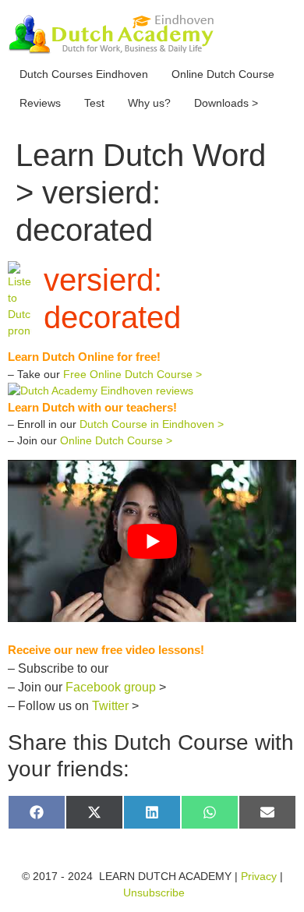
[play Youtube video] (152, 541)
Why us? (149, 103)
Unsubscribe (154, 892)
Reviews (40, 103)
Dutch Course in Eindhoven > (152, 424)
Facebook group (110, 687)
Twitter (110, 705)
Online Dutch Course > (116, 440)
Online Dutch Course (222, 74)
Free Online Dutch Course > (132, 374)
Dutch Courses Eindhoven (83, 74)
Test (94, 103)
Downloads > (226, 103)
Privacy (259, 876)
